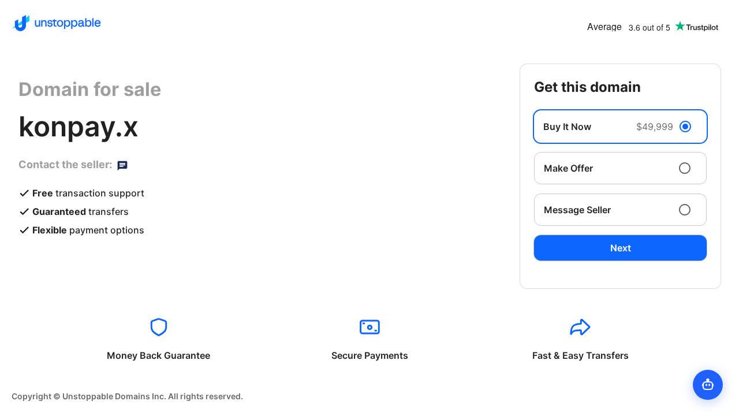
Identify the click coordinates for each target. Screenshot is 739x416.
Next (620, 248)
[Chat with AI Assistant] (708, 385)
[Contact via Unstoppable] (122, 164)
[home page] (56, 23)
